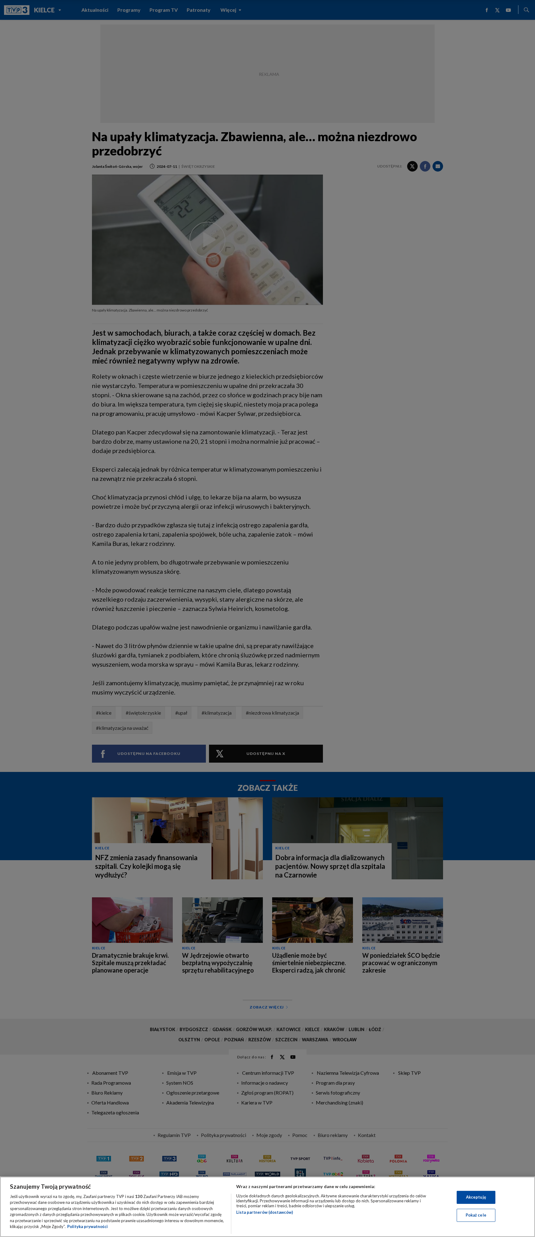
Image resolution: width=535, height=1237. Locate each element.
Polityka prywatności (87, 1226)
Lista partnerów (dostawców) (264, 1212)
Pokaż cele (476, 1215)
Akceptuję (476, 1197)
